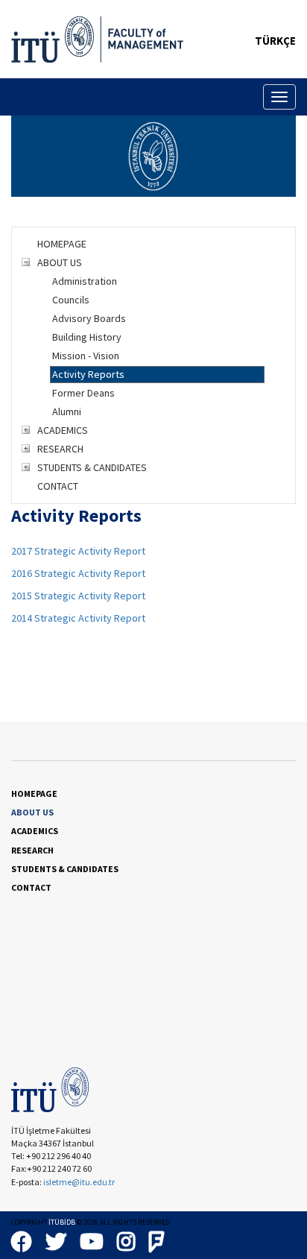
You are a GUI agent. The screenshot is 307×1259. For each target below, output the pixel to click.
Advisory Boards (89, 318)
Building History (86, 337)
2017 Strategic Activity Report (78, 551)
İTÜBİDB (61, 1222)
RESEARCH (60, 448)
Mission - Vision (85, 355)
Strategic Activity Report (89, 573)
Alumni (66, 411)
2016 (22, 573)
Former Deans (83, 393)
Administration (84, 281)
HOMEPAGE (61, 243)
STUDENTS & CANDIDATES (92, 467)
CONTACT (57, 486)
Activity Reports (88, 374)
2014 (22, 618)
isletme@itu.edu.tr (79, 1181)
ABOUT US (59, 262)
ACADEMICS (62, 430)
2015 (22, 595)
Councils (70, 299)
